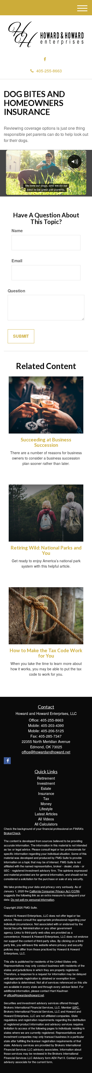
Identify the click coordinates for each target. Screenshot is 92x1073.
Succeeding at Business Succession (46, 442)
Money (46, 803)
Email (17, 261)
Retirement (46, 778)
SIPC (75, 1007)
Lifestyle (46, 808)
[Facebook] (45, 59)
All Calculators (45, 824)
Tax (46, 798)
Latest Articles (46, 813)
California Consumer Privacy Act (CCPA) (54, 891)
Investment (46, 783)
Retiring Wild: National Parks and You (46, 550)
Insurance (46, 793)
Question (16, 291)
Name (17, 230)
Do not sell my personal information (32, 899)
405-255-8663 (49, 71)
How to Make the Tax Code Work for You (46, 653)
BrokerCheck (12, 833)
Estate (46, 788)
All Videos (46, 818)
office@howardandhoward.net (25, 995)
